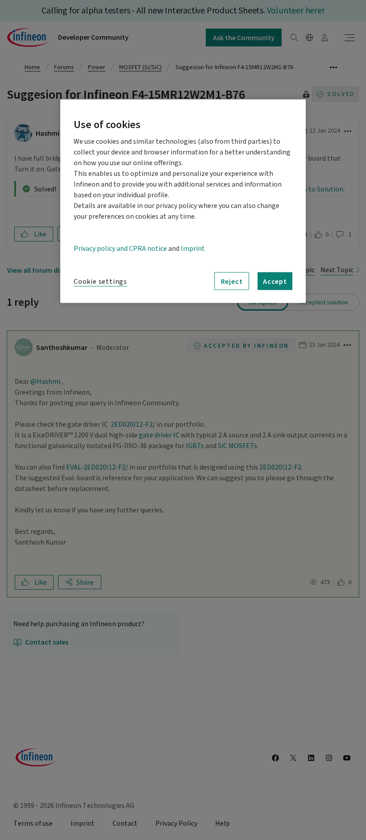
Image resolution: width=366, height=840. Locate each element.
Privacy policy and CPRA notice (120, 249)
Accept (275, 281)
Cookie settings (100, 282)
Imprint (193, 249)
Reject (232, 281)
